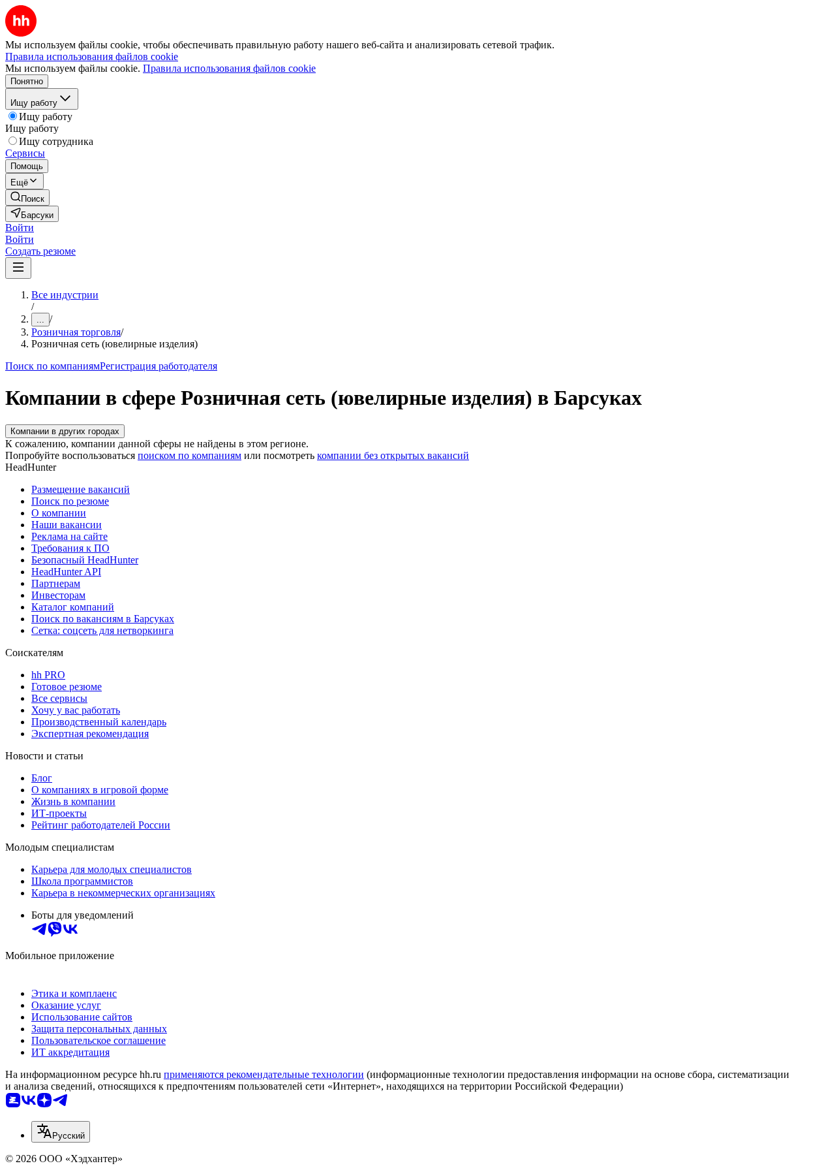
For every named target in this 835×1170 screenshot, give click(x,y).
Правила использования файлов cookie (229, 68)
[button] (19, 227)
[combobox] (60, 1132)
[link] (27, 197)
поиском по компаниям (189, 455)
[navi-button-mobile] (18, 268)
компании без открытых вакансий (393, 455)
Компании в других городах (64, 431)
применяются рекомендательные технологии (264, 1074)
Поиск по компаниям (52, 366)
